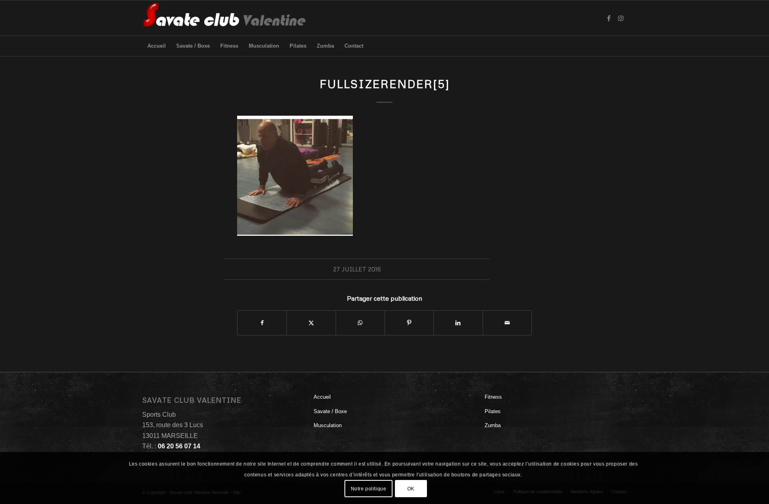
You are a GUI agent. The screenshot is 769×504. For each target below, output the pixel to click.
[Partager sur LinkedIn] (458, 323)
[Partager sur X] (311, 323)
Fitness (493, 397)
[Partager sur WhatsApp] (360, 323)
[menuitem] (156, 46)
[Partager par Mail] (507, 323)
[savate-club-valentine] (224, 18)
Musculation (328, 425)
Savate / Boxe (330, 411)
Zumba (493, 425)
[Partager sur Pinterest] (409, 323)
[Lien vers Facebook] (609, 18)
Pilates (493, 411)
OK (411, 488)
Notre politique (369, 488)
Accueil (322, 397)
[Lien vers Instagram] (621, 18)
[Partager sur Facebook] (262, 323)
